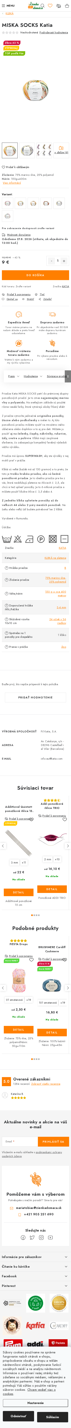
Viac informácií (12, 183)
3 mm (14, 862)
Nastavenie (35, 1403)
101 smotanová (48, 1003)
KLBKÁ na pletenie (55, 558)
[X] (32, 1237)
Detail (18, 892)
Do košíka (35, 275)
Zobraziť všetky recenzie (45, 1084)
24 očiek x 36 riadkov (57, 621)
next (68, 846)
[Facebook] (23, 1237)
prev (3, 846)
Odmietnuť (18, 1416)
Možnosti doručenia (18, 235)
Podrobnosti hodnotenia (54, 32)
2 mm (47, 859)
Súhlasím (52, 1417)
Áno (63, 647)
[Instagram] (41, 1237)
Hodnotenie (31, 376)
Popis (11, 376)
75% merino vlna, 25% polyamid (55, 580)
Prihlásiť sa (53, 1142)
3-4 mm (61, 607)
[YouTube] (50, 1237)
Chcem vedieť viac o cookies (29, 1392)
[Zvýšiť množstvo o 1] (64, 261)
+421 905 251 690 (39, 1214)
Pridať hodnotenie (35, 697)
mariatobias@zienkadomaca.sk (39, 1208)
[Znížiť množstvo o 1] (51, 261)
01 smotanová (14, 1000)
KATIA (65, 286)
